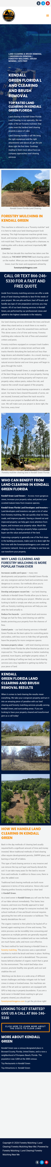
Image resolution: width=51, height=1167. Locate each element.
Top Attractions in (9, 1068)
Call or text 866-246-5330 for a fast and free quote (25, 281)
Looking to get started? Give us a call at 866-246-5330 (23, 1013)
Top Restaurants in (9, 1063)
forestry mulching (9, 950)
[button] (47, 15)
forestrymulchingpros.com (25, 267)
